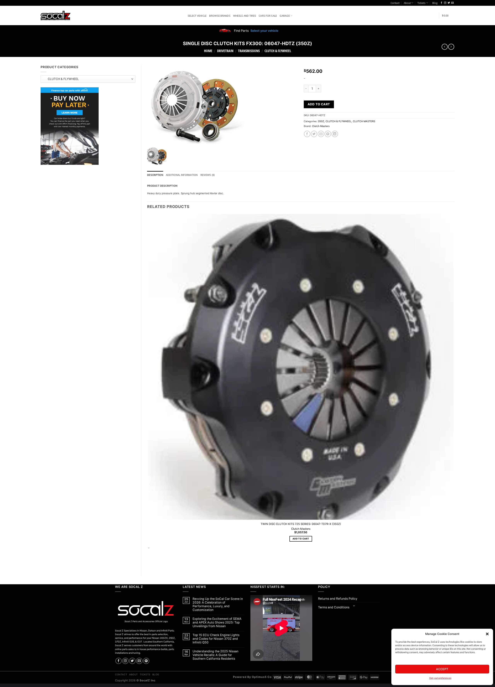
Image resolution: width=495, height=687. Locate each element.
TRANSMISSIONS (249, 50)
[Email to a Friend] (321, 134)
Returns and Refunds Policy (337, 598)
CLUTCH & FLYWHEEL (278, 50)
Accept (442, 669)
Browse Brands (219, 15)
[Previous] (149, 564)
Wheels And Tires (244, 15)
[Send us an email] (452, 3)
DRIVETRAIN (225, 50)
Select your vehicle (264, 31)
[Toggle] (354, 606)
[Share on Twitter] (314, 134)
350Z (321, 121)
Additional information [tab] (182, 175)
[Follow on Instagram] (445, 3)
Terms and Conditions (333, 607)
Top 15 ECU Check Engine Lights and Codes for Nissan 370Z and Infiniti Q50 (216, 638)
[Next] (159, 564)
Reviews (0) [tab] (208, 175)
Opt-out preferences (440, 678)
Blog (434, 3)
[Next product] (445, 47)
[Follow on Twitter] (449, 3)
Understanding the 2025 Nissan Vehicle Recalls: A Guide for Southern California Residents (215, 654)
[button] (487, 634)
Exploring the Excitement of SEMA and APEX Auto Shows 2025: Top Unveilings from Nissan (217, 622)
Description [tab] (155, 175)
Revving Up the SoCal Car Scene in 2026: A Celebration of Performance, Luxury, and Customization (218, 604)
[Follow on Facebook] (441, 3)
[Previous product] (451, 47)
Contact (395, 3)
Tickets (421, 3)
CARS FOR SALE (268, 15)
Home (208, 50)
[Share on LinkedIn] (335, 134)
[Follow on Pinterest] (146, 661)
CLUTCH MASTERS (364, 121)
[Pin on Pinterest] (328, 134)
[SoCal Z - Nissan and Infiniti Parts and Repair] (56, 15)
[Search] (183, 15)
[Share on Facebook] (307, 134)
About (407, 3)
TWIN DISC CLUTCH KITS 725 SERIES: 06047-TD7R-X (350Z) (301, 524)
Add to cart (319, 104)
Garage (285, 15)
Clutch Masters (321, 126)
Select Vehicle (197, 15)
